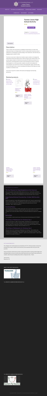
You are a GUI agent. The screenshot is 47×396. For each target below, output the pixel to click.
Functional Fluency (10, 207)
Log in (36, 392)
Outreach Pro (19, 392)
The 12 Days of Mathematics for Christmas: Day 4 (19, 228)
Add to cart (31, 27)
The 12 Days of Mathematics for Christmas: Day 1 (19, 219)
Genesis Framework (26, 392)
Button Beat (9, 215)
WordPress (33, 392)
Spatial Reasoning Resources (34, 33)
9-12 (30, 32)
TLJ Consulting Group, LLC (23, 4)
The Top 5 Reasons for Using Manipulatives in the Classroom (21, 190)
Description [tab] (10, 43)
